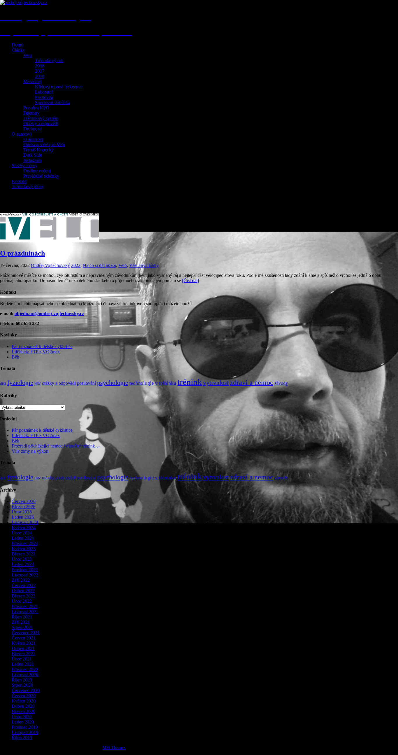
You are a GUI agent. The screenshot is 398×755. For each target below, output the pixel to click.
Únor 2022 (22, 601)
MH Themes (114, 747)
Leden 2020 (23, 721)
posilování (86, 383)
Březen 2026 (23, 506)
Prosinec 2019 (25, 727)
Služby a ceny (25, 165)
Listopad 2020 (25, 674)
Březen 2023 (23, 553)
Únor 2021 (22, 658)
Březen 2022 (23, 595)
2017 (39, 71)
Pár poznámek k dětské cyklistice (42, 346)
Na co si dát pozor (99, 265)
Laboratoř (44, 92)
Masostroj (32, 81)
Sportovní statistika (52, 102)
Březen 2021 (23, 653)
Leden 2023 (23, 564)
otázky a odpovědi (59, 383)
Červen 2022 (24, 585)
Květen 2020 (24, 700)
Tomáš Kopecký (38, 149)
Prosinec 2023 (25, 543)
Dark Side (32, 155)
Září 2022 (21, 580)
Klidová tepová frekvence (58, 86)
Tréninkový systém (40, 118)
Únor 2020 (22, 716)
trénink (189, 382)
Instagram (32, 160)
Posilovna (44, 97)
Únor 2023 (22, 559)
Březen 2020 (23, 711)
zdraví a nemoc (251, 382)
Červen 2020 (24, 695)
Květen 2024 (24, 527)
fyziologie (20, 382)
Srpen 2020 (22, 685)
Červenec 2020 (26, 690)
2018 (39, 76)
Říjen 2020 (22, 679)
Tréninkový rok (49, 60)
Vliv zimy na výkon (30, 451)
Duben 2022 (23, 590)
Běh (15, 356)
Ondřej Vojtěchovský (50, 265)
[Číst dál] (190, 280)
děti (3, 383)
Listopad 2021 (25, 611)
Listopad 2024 (25, 522)
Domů (17, 44)
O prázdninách (22, 253)
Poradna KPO (36, 107)
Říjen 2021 (22, 616)
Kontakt (19, 181)
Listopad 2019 (25, 732)
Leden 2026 (23, 517)
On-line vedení (37, 170)
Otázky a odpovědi (40, 123)
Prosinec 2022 (25, 569)
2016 (39, 65)
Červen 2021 (24, 637)
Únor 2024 (22, 532)
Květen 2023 (24, 548)
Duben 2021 (23, 648)
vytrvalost (216, 382)
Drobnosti (32, 128)
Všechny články (144, 265)
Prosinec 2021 (25, 606)
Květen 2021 (24, 643)
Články (18, 50)
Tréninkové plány (28, 186)
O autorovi (21, 134)
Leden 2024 (23, 538)
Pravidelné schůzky (41, 176)
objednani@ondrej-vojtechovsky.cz (49, 313)
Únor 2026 (22, 511)
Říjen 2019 (22, 737)
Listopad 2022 (25, 574)
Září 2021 (21, 622)
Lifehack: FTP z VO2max (36, 351)
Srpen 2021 (22, 627)
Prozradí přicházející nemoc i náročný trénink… (56, 445)
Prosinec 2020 (25, 669)
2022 (75, 265)
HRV (37, 383)
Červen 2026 (24, 501)
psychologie (112, 382)
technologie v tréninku (152, 383)
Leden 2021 (23, 664)
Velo (27, 55)
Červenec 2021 (26, 632)
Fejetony (31, 113)
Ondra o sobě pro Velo (44, 144)
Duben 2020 (23, 706)
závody (281, 383)
